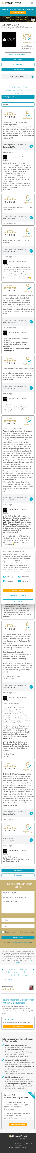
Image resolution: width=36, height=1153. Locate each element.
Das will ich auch (18, 12)
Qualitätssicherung (19, 1144)
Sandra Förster (7, 980)
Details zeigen (26, 586)
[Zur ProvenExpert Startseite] (11, 4)
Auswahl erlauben (18, 596)
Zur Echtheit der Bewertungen (18, 54)
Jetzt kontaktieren (18, 69)
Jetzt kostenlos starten (18, 1125)
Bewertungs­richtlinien (8, 1144)
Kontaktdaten (17, 76)
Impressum (18, 1145)
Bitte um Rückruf (10, 932)
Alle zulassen (18, 590)
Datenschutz (29, 1144)
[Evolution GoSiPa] (9, 39)
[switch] (19, 577)
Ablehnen (18, 601)
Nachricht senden (18, 937)
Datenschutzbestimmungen (21, 942)
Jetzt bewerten (18, 60)
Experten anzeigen (18, 1027)
